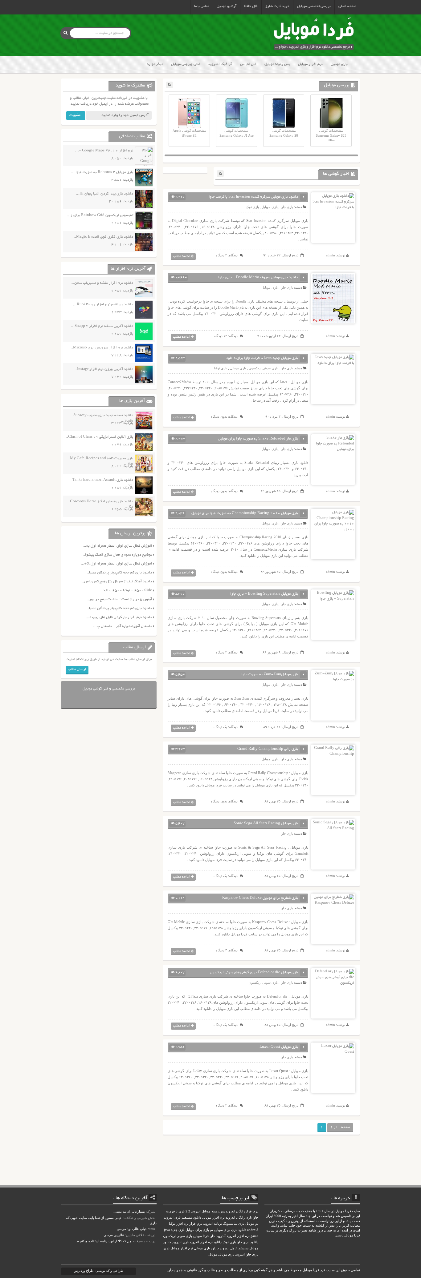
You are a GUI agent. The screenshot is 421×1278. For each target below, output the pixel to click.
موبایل (212, 1254)
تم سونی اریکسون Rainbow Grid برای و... (100, 215)
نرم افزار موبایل (310, 64)
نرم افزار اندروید (201, 1242)
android (252, 1230)
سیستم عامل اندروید (234, 1248)
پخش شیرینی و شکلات (139, 1218)
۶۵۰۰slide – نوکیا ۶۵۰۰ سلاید (127, 591)
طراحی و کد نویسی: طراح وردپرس (98, 1270)
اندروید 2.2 (193, 1211)
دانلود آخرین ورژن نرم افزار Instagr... (103, 369)
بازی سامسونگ (233, 1223)
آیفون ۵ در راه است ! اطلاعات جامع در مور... (118, 599)
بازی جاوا (286, 207)
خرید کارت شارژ (277, 6)
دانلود (218, 1242)
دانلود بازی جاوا (247, 1242)
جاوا (212, 1236)
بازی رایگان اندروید (239, 1217)
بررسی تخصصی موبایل (314, 6)
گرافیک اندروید (220, 64)
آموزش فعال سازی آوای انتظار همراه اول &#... (116, 564)
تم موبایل (251, 1223)
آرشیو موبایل (226, 6)
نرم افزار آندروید (238, 1236)
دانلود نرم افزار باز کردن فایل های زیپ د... (119, 617)
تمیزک (151, 1211)
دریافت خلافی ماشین (140, 1235)
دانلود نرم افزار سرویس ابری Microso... (101, 348)
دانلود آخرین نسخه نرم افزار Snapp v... (102, 326)
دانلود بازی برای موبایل (230, 1230)
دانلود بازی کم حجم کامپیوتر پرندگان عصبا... (118, 573)
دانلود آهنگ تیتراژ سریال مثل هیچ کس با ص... (116, 582)
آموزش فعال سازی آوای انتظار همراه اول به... (117, 546)
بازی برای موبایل (197, 1230)
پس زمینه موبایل (277, 64)
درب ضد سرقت (144, 1241)
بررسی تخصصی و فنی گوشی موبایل (109, 689)
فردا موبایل (201, 1236)
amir (152, 1229)
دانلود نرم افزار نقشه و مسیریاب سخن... (102, 283)
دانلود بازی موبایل (206, 1248)
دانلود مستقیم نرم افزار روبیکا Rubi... (103, 305)
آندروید (221, 1236)
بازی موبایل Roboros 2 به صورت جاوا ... (102, 172)
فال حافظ (251, 6)
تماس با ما (201, 6)
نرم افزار (196, 1223)
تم (211, 1230)
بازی (166, 1248)
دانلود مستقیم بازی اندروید (182, 1217)
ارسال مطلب (77, 669)
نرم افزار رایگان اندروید (242, 1211)
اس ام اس (248, 64)
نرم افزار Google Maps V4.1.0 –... (104, 151)
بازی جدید (178, 1230)
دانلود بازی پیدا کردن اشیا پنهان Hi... (104, 194)
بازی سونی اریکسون (263, 368)
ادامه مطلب (181, 256)
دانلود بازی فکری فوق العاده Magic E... (102, 237)
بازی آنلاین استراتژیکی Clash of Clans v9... (98, 437)
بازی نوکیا (252, 207)
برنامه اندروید (212, 1223)
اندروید (240, 1254)
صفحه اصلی (347, 6)
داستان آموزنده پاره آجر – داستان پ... (122, 626)
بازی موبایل (339, 64)
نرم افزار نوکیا (179, 1223)
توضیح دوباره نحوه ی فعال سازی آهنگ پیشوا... (116, 555)
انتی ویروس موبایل (185, 64)
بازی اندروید (180, 1242)
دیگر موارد (155, 64)
